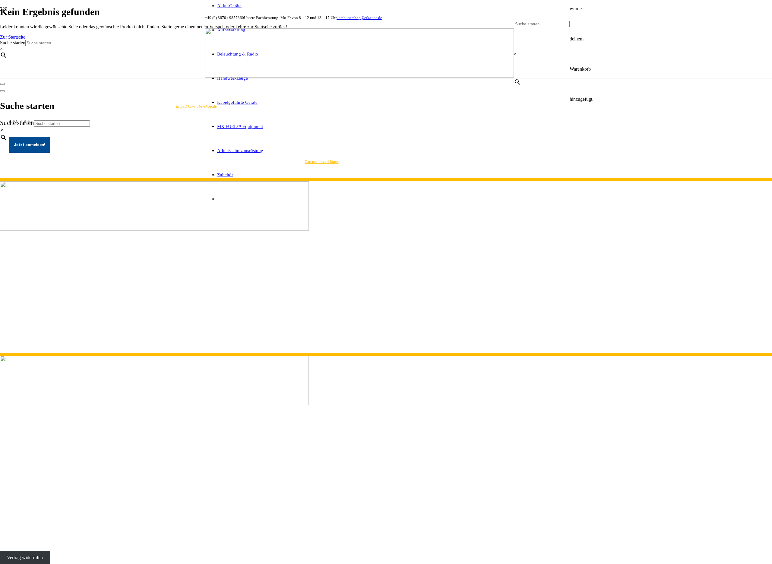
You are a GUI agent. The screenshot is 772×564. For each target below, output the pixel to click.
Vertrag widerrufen (25, 557)
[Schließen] (2, 91)
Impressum (10, 323)
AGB (5, 328)
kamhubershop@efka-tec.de (26, 294)
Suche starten (17, 122)
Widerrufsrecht (14, 345)
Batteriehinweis (15, 339)
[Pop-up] (2, 84)
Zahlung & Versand (18, 334)
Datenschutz (12, 317)
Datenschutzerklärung (322, 161)
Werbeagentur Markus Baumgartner (147, 542)
